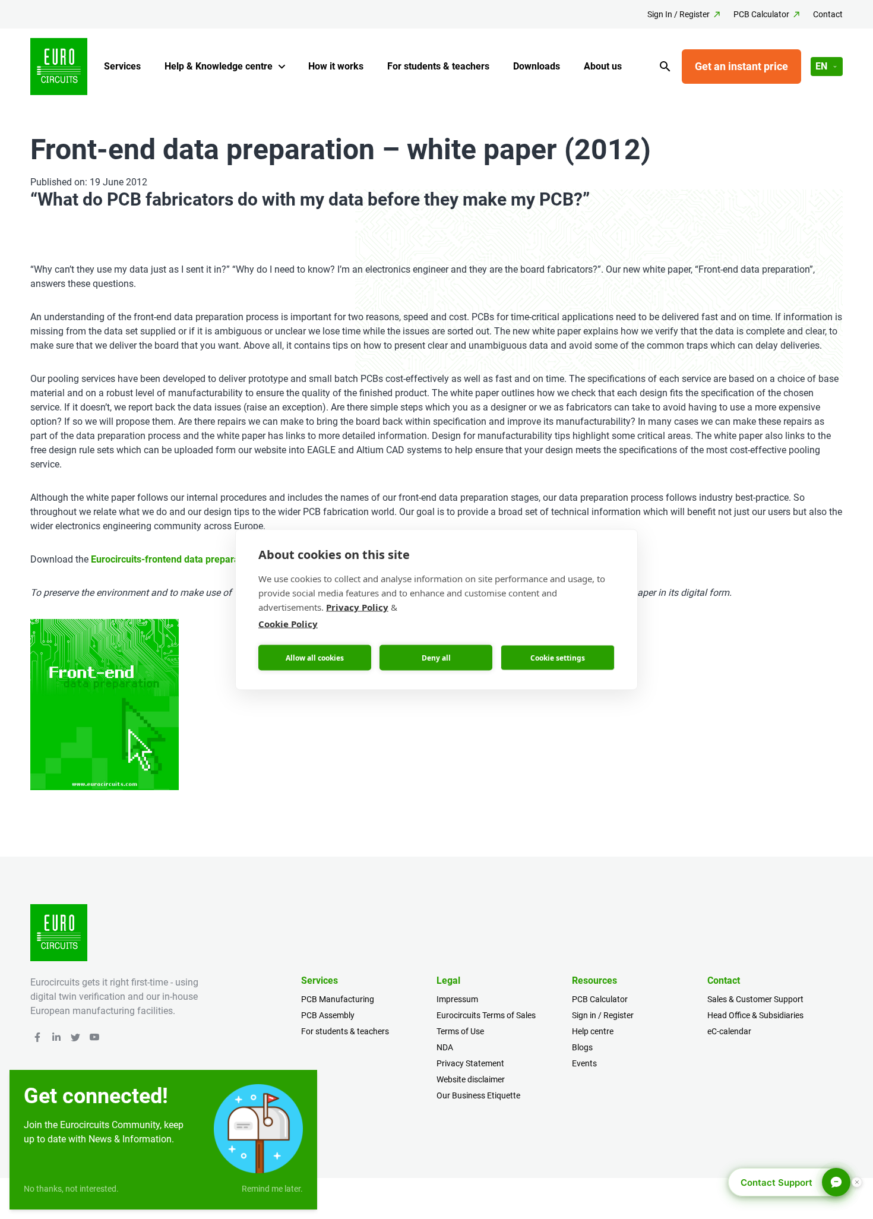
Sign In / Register (678, 14)
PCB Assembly (328, 1015)
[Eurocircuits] (58, 66)
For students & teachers (438, 66)
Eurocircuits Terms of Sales (486, 1015)
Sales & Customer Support (755, 999)
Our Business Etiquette (478, 1095)
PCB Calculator (761, 14)
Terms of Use (460, 1031)
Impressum (457, 999)
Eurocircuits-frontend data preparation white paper (199, 559)
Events (584, 1063)
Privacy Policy (357, 607)
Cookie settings (557, 657)
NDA (444, 1047)
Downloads (536, 66)
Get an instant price (741, 66)
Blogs (582, 1047)
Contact (828, 14)
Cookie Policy (288, 624)
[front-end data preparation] (104, 704)
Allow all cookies (315, 657)
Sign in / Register (603, 1015)
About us (603, 66)
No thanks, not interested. (71, 1188)
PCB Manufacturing (337, 999)
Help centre (592, 1031)
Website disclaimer (470, 1079)
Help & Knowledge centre (219, 66)
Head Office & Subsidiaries (755, 1015)
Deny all (436, 657)
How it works (335, 66)
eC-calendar (729, 1031)
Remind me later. (272, 1188)
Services (122, 66)
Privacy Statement (470, 1063)
